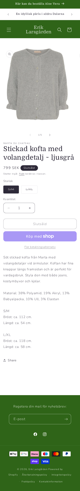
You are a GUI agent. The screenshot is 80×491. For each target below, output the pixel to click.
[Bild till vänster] (30, 135)
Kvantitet (9, 199)
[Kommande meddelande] (72, 14)
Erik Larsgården (38, 469)
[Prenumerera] (66, 419)
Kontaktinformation (51, 481)
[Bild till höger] (50, 135)
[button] (9, 30)
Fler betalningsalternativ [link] (40, 247)
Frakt (22, 173)
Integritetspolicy (62, 474)
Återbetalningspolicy (34, 474)
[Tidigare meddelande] (8, 14)
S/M (13, 190)
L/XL (32, 190)
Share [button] (12, 360)
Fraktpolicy (28, 481)
